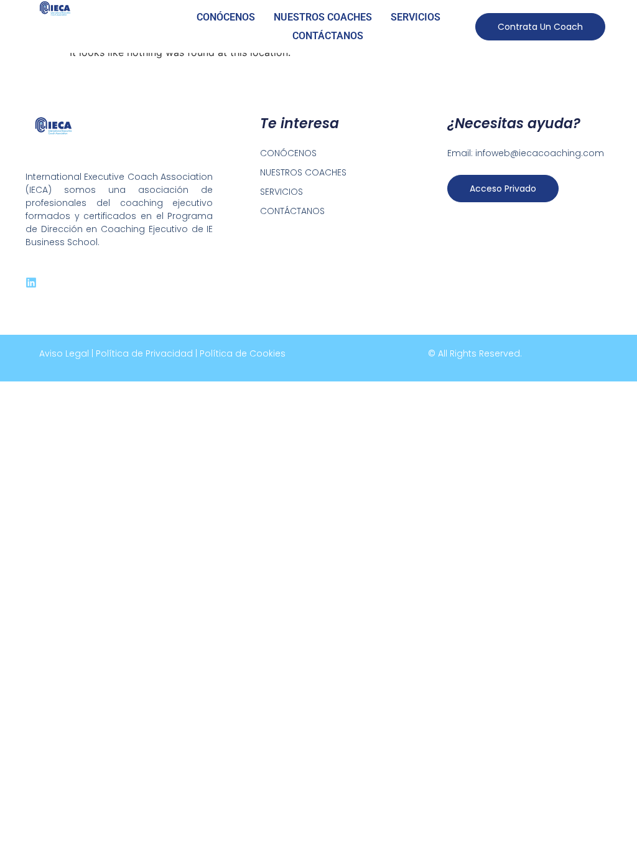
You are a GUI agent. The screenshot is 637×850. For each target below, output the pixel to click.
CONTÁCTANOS (327, 36)
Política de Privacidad (144, 353)
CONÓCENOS (226, 17)
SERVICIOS (415, 17)
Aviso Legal (64, 353)
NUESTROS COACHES (323, 17)
